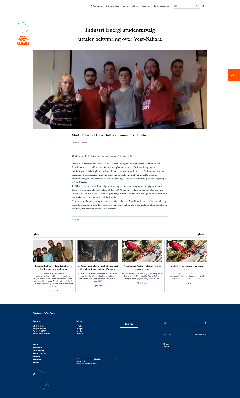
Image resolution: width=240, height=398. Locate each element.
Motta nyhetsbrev (200, 334)
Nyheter (35, 344)
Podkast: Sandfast (39, 353)
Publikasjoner (37, 347)
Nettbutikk (36, 356)
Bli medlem (129, 324)
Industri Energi (97, 359)
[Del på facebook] (73, 220)
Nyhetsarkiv (202, 234)
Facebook (79, 333)
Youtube (79, 331)
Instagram (79, 328)
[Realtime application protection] (185, 345)
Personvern (37, 359)
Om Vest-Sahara (96, 6)
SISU (83, 363)
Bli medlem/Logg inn (161, 6)
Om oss (125, 6)
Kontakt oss (146, 6)
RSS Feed (36, 362)
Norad (83, 361)
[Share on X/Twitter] (75, 220)
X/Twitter (79, 326)
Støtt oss (234, 75)
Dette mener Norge (112, 6)
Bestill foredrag (38, 350)
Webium (95, 363)
